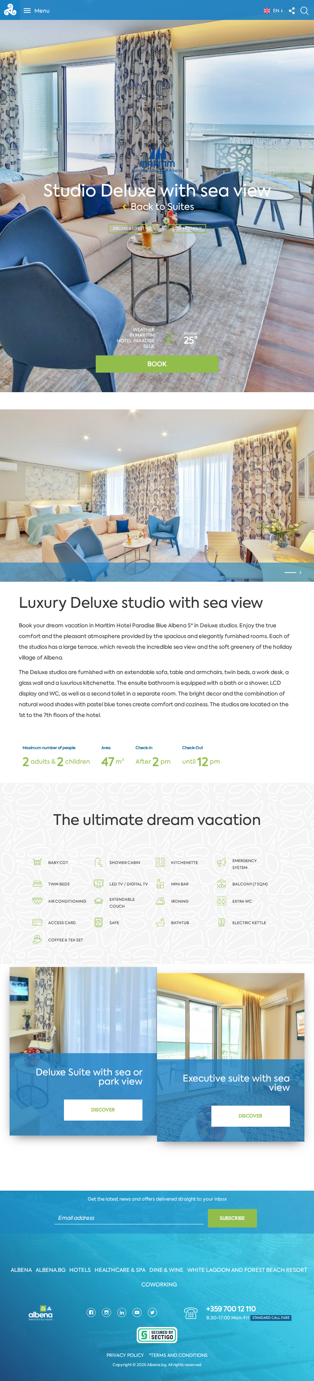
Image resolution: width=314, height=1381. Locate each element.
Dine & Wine (166, 1269)
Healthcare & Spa (120, 1269)
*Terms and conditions (178, 1355)
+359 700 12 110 (231, 1309)
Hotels (80, 1269)
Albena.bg (50, 1269)
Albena (21, 1269)
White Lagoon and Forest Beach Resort (247, 1269)
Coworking (159, 1284)
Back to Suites (162, 206)
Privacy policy (125, 1355)
